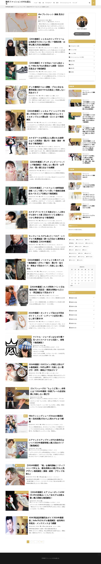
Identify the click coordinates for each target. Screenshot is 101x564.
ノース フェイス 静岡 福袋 (49, 196)
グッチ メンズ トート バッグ (50, 170)
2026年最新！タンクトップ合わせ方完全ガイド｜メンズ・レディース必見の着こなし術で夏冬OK (46, 316)
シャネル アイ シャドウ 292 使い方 (49, 122)
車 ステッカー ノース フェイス (48, 271)
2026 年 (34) (73, 298)
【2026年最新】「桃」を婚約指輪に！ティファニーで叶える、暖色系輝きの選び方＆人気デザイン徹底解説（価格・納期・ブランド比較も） (45, 470)
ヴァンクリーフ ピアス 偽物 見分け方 (89, 216)
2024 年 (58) (73, 306)
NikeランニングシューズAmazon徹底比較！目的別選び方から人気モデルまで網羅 (46, 419)
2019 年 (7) (73, 327)
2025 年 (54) (73, 302)
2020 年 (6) (73, 323)
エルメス (87, 246)
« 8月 (71, 285)
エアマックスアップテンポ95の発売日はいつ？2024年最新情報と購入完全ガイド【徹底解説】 (46, 443)
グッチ (57, 95)
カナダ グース (57, 146)
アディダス (61, 398)
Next (41, 541)
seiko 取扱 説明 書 (48, 526)
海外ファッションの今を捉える (18, 3)
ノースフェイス (59, 196)
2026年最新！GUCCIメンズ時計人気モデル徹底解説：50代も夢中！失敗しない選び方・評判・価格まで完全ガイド (46, 367)
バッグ (35, 2)
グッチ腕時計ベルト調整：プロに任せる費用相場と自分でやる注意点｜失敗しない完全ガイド (47, 90)
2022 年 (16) (73, 315)
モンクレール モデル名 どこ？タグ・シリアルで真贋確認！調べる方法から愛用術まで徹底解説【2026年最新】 (47, 239)
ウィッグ (75, 2)
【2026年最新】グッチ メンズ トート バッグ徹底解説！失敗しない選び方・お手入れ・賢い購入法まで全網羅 (46, 165)
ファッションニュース (65, 2)
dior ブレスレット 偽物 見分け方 (51, 15)
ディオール (57, 21)
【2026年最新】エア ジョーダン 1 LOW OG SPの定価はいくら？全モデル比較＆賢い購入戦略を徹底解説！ (47, 495)
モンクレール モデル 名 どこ (49, 244)
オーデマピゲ (73, 256)
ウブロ (81, 253)
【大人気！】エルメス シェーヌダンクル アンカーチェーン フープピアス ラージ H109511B (89, 197)
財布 (57, 2)
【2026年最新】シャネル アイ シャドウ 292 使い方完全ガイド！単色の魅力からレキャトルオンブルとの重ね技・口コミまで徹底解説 (46, 115)
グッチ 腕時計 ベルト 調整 (49, 95)
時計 (40, 2)
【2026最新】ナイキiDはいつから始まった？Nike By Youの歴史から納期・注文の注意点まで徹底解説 (46, 66)
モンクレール (59, 244)
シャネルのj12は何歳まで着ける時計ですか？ (89, 185)
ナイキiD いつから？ (47, 71)
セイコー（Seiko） (57, 526)
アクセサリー (48, 2)
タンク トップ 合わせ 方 (48, 321)
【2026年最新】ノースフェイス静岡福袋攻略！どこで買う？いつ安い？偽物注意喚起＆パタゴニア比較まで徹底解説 (47, 191)
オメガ (57, 295)
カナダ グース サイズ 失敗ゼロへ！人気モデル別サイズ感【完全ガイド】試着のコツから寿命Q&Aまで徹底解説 (47, 215)
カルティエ (57, 321)
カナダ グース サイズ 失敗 (49, 220)
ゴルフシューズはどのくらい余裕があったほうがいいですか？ (44, 398)
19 (51, 20)
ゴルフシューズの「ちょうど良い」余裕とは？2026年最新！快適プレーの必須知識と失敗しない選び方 (47, 391)
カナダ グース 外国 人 (48, 146)
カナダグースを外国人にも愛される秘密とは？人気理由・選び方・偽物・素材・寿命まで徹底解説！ (47, 141)
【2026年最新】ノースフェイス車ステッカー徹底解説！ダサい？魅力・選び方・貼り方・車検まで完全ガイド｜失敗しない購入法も (45, 264)
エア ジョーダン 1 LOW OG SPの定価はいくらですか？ (43, 502)
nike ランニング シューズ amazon (51, 424)
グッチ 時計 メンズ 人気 (48, 373)
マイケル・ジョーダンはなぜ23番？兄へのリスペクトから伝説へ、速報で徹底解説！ (48, 340)
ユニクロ (80, 260)
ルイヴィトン (80, 239)
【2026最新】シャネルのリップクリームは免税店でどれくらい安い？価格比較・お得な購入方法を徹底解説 (47, 42)
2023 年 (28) (73, 310)
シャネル (61, 47)
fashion (72, 243)
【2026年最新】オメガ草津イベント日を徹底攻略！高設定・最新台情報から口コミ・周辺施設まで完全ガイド (47, 290)
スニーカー (73, 260)
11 (38, 541)
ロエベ (85, 249)
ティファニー (56, 476)
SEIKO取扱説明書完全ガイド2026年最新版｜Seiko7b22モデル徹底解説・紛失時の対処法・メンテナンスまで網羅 (47, 520)
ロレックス (79, 246)
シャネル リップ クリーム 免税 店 (50, 47)
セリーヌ (78, 249)
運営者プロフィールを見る (82, 33)
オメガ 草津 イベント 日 (48, 295)
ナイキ (54, 71)
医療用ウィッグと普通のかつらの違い (88, 206)
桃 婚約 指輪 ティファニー (47, 476)
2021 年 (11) (73, 319)
